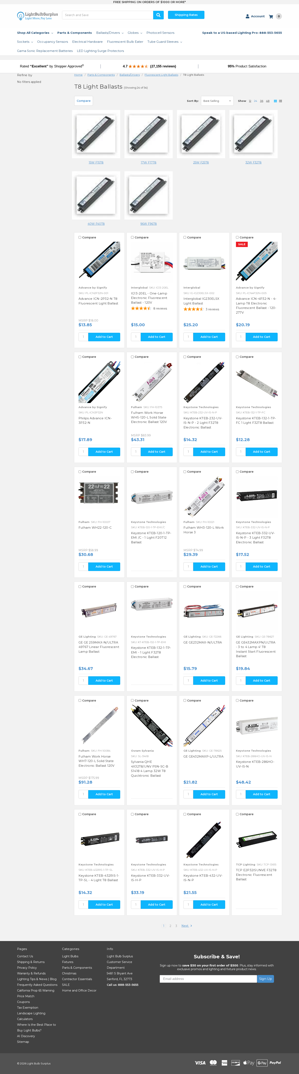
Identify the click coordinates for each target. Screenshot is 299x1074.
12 (250, 100)
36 (261, 100)
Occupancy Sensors (52, 42)
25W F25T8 (201, 162)
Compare (84, 101)
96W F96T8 (148, 224)
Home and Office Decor (79, 990)
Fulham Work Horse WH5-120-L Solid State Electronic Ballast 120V (149, 417)
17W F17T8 (148, 162)
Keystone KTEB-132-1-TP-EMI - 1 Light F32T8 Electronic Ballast (151, 652)
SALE (66, 985)
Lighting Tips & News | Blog (37, 979)
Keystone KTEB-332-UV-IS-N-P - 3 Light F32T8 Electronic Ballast (255, 537)
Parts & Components (74, 33)
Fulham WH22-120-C (95, 527)
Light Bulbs (70, 956)
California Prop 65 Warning (35, 990)
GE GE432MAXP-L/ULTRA (203, 756)
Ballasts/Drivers (108, 33)
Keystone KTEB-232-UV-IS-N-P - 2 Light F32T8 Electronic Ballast (202, 422)
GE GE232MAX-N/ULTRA (202, 642)
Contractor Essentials (77, 979)
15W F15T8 (96, 162)
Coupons (23, 1002)
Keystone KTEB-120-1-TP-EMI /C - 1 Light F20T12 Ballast (151, 537)
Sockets (23, 42)
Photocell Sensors (160, 33)
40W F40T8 (96, 224)
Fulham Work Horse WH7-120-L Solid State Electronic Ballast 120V (97, 761)
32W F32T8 (254, 162)
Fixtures (67, 962)
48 (268, 100)
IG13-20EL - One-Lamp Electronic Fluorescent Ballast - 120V (149, 297)
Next (185, 926)
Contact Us (25, 956)
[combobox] (113, 15)
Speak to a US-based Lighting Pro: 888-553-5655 (242, 33)
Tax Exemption (27, 1007)
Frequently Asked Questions (37, 985)
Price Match (25, 996)
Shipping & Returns (31, 962)
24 (255, 100)
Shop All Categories (33, 33)
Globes (133, 33)
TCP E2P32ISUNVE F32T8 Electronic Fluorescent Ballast (256, 874)
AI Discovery (26, 1036)
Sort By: (193, 100)
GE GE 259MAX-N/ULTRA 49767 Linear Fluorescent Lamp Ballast (99, 646)
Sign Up (265, 979)
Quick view (99, 262)
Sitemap (23, 1042)
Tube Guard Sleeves (162, 42)
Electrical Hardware (87, 42)
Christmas (69, 973)
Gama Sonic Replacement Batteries (45, 51)
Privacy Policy (27, 968)
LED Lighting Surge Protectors (100, 51)
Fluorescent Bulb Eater (125, 42)
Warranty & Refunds (31, 973)
